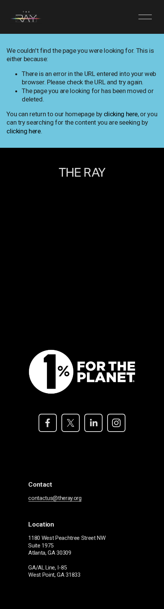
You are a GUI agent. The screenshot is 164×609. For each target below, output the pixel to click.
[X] (70, 423)
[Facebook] (48, 423)
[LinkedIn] (93, 423)
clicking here (121, 114)
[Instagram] (116, 423)
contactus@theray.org (54, 498)
